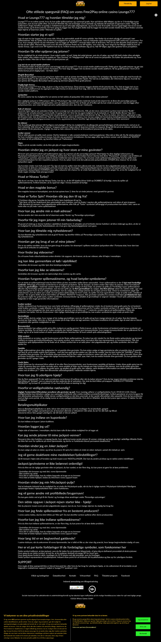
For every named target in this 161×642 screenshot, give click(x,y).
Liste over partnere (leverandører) (84, 627)
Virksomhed (85, 576)
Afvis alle (143, 626)
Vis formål (143, 633)
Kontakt (72, 576)
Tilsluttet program (110, 576)
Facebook (125, 576)
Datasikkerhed (59, 576)
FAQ (96, 576)
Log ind (148, 3)
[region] (80, 627)
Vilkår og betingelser (40, 576)
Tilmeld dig (128, 3)
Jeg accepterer (143, 620)
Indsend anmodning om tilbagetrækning (80, 582)
